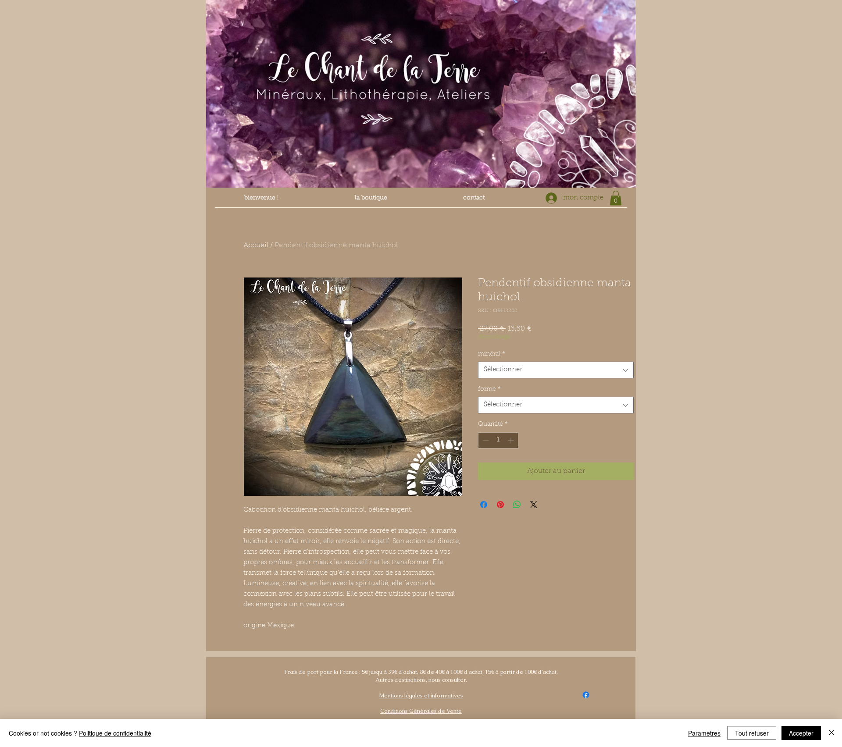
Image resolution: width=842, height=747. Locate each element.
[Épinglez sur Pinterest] (500, 504)
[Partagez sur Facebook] (483, 504)
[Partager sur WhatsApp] (517, 504)
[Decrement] (484, 440)
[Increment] (511, 440)
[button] (616, 198)
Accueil (255, 245)
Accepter (801, 733)
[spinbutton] (498, 440)
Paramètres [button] (704, 733)
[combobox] (556, 370)
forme (489, 389)
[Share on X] (533, 504)
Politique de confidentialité (115, 733)
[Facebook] (586, 694)
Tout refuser (752, 733)
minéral (491, 354)
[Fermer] (831, 733)
